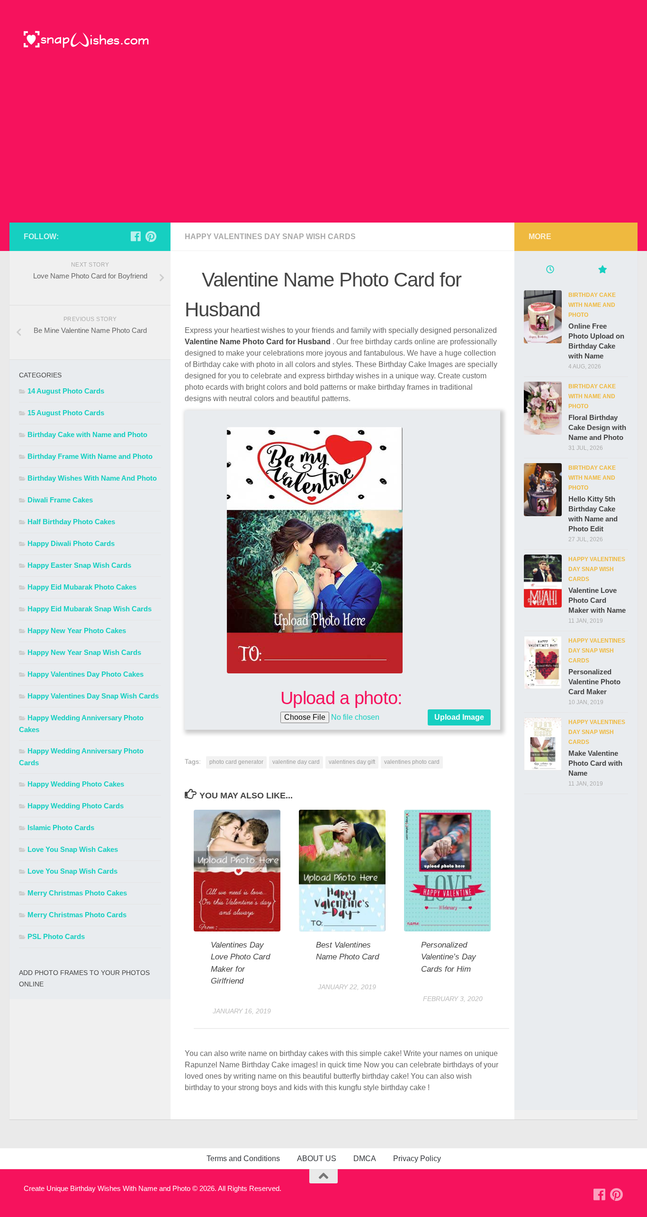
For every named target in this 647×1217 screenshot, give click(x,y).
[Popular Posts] (602, 270)
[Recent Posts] (550, 270)
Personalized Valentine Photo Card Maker (594, 682)
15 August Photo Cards (65, 413)
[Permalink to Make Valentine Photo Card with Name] (543, 743)
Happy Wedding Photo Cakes (75, 784)
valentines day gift (352, 762)
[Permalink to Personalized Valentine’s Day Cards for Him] (447, 870)
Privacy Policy (417, 1158)
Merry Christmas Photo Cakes (77, 893)
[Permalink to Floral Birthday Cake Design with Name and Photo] (543, 408)
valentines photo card (412, 762)
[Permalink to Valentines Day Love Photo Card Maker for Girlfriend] (237, 870)
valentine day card (296, 762)
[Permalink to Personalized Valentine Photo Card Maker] (543, 662)
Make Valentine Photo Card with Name (595, 763)
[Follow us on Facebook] (135, 236)
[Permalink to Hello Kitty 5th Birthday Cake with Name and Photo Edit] (543, 489)
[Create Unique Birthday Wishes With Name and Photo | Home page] (86, 40)
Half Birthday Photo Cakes (71, 522)
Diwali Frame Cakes (60, 500)
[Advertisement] (323, 151)
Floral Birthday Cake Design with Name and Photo (597, 427)
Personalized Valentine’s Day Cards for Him (448, 957)
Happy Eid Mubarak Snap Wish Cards (89, 609)
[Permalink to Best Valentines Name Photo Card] (342, 870)
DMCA (364, 1158)
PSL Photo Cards (56, 936)
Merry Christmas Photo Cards (76, 915)
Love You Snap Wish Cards (72, 871)
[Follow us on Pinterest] (150, 236)
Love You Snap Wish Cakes (72, 849)
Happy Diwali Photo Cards (71, 543)
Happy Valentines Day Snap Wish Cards (270, 237)
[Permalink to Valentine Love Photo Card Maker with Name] (543, 581)
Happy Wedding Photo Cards (75, 806)
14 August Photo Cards (65, 391)
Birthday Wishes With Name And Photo (92, 478)
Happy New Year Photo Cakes (76, 630)
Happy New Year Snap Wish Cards (84, 652)
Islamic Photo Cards (60, 827)
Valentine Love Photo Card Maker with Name (597, 600)
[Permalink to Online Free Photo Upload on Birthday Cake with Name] (543, 316)
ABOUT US (316, 1158)
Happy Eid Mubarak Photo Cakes (81, 587)
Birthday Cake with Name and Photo (87, 434)
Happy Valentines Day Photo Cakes (85, 674)
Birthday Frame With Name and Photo (90, 456)
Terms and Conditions (243, 1158)
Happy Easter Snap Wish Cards (79, 565)
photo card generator (236, 762)
